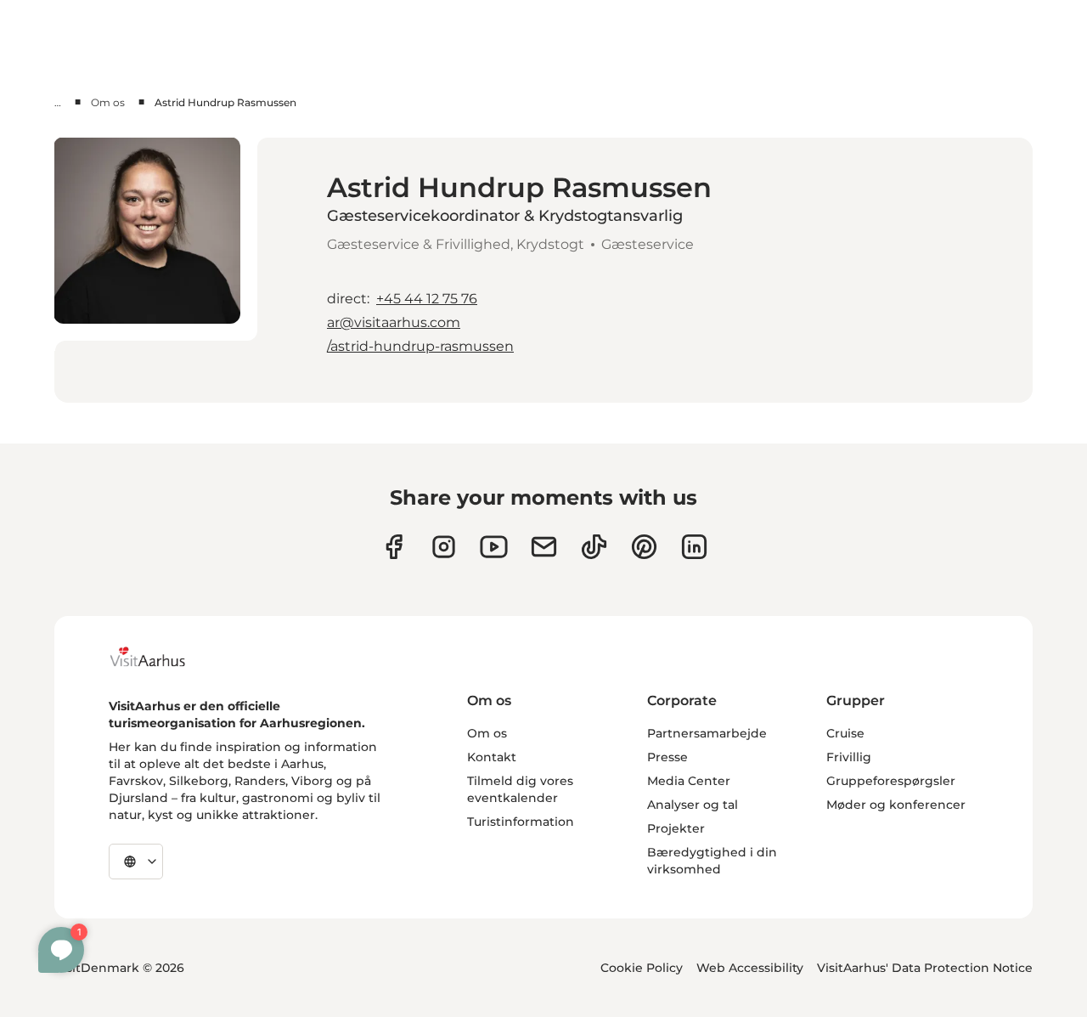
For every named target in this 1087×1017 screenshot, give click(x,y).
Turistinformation (520, 821)
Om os (108, 102)
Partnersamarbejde (707, 733)
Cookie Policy (641, 967)
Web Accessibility (749, 967)
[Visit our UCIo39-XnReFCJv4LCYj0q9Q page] (494, 547)
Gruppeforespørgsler (890, 780)
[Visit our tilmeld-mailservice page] (544, 547)
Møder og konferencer (896, 804)
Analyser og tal (692, 804)
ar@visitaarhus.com (393, 322)
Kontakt (491, 757)
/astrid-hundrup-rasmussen (420, 346)
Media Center (688, 780)
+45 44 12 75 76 (426, 299)
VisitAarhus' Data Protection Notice (925, 967)
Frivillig (848, 757)
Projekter (676, 828)
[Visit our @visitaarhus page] (594, 547)
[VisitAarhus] (160, 657)
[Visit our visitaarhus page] (393, 547)
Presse (667, 757)
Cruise (845, 733)
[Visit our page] (444, 547)
